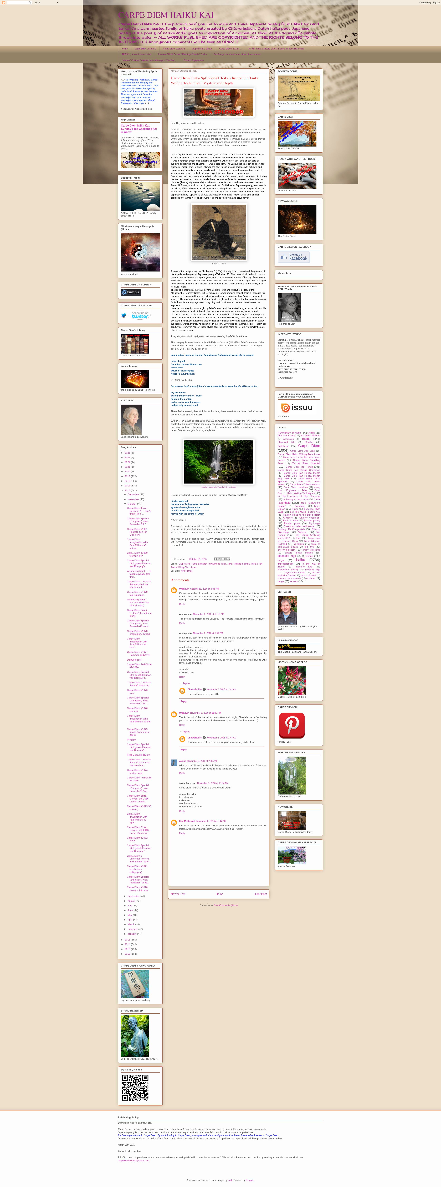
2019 (128, 476)
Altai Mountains (286, 435)
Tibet (298, 538)
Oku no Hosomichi (309, 517)
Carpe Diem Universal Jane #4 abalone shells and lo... (139, 584)
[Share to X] (222, 559)
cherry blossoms (311, 550)
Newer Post (178, 894)
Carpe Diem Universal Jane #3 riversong (139, 684)
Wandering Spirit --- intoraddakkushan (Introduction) (138, 602)
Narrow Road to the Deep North (301, 514)
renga (281, 581)
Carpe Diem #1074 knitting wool (137, 771)
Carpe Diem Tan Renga (299, 466)
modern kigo (312, 569)
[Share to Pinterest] (228, 559)
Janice (182, 761)
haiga (281, 560)
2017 (128, 485)
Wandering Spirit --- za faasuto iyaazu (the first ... (139, 574)
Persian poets (292, 523)
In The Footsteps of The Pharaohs (299, 496)
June (131, 910)
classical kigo (287, 555)
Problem (131, 739)
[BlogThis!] (218, 559)
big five (309, 546)
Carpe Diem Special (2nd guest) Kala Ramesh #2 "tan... (138, 788)
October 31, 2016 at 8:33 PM (204, 588)
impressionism (285, 563)
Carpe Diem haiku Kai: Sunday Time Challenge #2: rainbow (139, 129)
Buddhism (283, 446)
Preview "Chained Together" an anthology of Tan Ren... (149, 60)
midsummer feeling (288, 570)
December (134, 494)
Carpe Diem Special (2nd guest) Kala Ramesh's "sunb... (138, 879)
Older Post (260, 894)
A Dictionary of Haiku (289, 432)
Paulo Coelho (290, 520)
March (131, 924)
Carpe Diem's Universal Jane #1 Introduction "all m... (139, 858)
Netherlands (187, 571)
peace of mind (308, 575)
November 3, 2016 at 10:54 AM (212, 783)
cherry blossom (286, 549)
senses (294, 581)
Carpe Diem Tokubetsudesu (305, 484)
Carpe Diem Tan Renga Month (302, 472)
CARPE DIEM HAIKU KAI (166, 14)
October (132, 503)
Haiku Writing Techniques (301, 493)
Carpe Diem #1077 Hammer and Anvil (138, 653)
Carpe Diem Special (306, 463)
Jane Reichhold (235, 563)
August (132, 900)
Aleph (312, 432)
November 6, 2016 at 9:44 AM (211, 821)
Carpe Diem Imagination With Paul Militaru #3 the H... (139, 720)
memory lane (304, 566)
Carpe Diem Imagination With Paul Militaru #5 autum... (137, 543)
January (132, 933)
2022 (128, 462)
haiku (300, 560)
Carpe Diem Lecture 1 (145, 48)
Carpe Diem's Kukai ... (230, 48)
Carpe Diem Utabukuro (295, 487)
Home (125, 48)
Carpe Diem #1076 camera (137, 709)
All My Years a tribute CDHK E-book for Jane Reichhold (276, 48)
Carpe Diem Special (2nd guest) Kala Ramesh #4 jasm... (138, 623)
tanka (247, 563)
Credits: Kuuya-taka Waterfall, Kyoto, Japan (218, 487)
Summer (302, 532)
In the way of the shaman (296, 499)
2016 (128, 490)
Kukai (295, 509)
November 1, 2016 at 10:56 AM (208, 614)
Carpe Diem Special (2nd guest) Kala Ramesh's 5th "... (138, 521)
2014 (128, 944)
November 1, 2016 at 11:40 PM (205, 713)
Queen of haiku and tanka (299, 526)
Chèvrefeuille (195, 689)
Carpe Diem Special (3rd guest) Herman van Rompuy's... (139, 563)
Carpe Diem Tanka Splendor (193, 563)
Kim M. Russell (187, 821)
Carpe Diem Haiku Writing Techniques (299, 454)
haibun (309, 556)
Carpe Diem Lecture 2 (174, 48)
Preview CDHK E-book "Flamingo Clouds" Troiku (182, 54)
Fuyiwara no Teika (217, 563)
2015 (128, 939)
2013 (128, 949)
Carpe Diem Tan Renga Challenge (299, 470)
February (133, 929)
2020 (128, 471)
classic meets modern (299, 553)
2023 (128, 457)
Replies (186, 683)
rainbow (310, 578)
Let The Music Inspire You (305, 511)
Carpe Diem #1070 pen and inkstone (137, 889)
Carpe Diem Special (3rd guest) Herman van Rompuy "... (139, 848)
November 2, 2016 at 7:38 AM (202, 761)
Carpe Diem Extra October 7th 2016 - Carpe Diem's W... (138, 830)
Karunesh (300, 506)
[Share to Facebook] (225, 559)
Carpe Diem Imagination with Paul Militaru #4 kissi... (137, 643)
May (130, 915)
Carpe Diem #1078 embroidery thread (138, 632)
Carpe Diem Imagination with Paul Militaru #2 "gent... (137, 818)
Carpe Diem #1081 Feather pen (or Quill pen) (137, 532)
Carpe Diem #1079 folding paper (137, 593)
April (130, 919)
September (134, 896)
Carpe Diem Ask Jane (302, 451)
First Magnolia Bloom (138, 754)
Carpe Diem (309, 446)
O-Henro (288, 517)
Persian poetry (312, 520)
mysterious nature (295, 572)
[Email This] (215, 559)
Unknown (184, 588)
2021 (128, 466)
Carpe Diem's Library (202, 48)
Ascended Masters (310, 435)
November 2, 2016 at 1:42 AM (222, 689)
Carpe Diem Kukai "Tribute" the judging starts (139, 613)
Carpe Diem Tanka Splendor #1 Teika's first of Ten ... (139, 511)
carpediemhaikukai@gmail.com (133, 1160)
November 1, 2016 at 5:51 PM (208, 633)
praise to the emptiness (289, 578)
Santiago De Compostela (291, 529)
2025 (128, 452)
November (134, 499)
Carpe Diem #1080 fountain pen (137, 554)
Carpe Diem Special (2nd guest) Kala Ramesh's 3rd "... (138, 700)
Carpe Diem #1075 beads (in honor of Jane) (138, 732)
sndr (230, 1180)
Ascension (288, 439)
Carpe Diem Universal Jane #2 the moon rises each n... (139, 762)
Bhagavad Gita (286, 442)
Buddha (309, 442)
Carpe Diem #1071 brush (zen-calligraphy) (137, 869)
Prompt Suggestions (193, 60)
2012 (128, 953)
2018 (128, 481)
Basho (306, 438)
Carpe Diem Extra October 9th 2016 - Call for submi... (138, 798)
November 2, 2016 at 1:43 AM (222, 737)
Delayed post (134, 659)
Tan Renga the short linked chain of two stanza (237, 54)
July (130, 905)
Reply (182, 604)
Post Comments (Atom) (226, 905)
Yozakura (299, 543)
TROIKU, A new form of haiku (136, 54)
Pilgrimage (314, 523)
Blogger (249, 1180)
